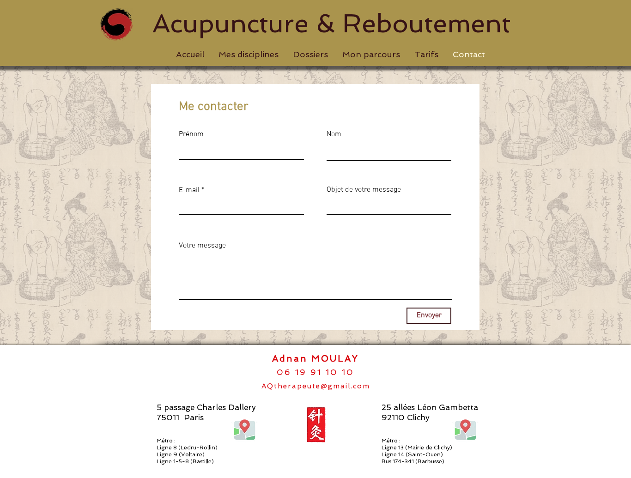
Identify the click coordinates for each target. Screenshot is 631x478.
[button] (248, 54)
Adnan (291, 358)
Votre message (202, 245)
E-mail (189, 190)
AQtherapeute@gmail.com (315, 386)
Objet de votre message (364, 190)
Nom (334, 134)
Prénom (191, 134)
